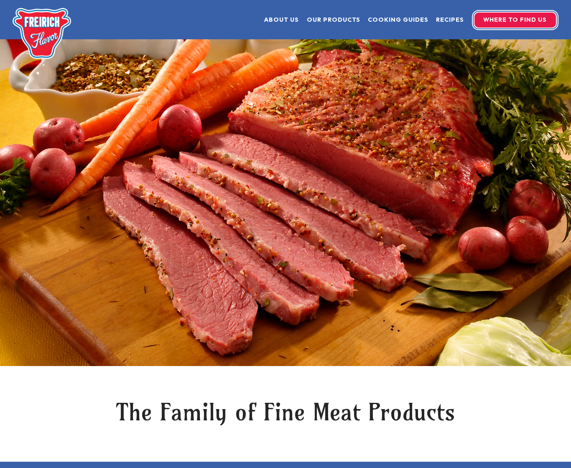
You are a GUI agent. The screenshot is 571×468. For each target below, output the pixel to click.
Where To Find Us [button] (515, 19)
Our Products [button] (333, 19)
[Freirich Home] (42, 32)
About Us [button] (281, 19)
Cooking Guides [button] (398, 19)
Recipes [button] (450, 19)
